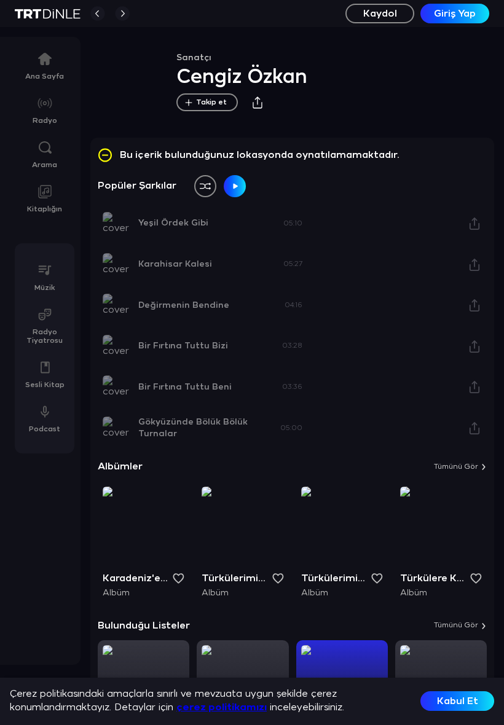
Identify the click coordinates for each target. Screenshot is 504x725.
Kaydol (380, 14)
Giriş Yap (455, 14)
